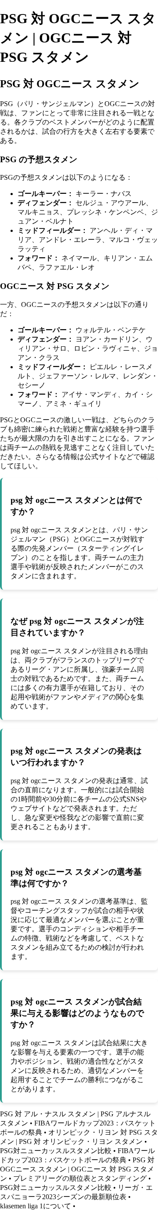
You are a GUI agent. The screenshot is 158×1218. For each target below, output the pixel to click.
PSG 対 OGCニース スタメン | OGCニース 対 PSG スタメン (77, 1169)
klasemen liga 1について (35, 1206)
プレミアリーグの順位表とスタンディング (80, 1178)
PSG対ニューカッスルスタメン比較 (55, 1150)
